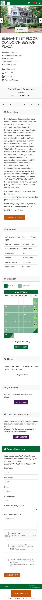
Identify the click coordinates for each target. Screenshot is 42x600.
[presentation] (1, 20)
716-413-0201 (24, 95)
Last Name (8, 477)
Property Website (14, 217)
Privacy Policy (14, 566)
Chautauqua (37, 586)
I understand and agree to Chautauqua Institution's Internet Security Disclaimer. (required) (21, 547)
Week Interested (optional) (14, 505)
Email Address (10, 496)
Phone (6, 487)
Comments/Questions (12, 514)
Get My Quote (22, 593)
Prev (17, 347)
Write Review (21, 402)
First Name (8, 468)
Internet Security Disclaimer (18, 550)
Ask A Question (21, 437)
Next (25, 347)
